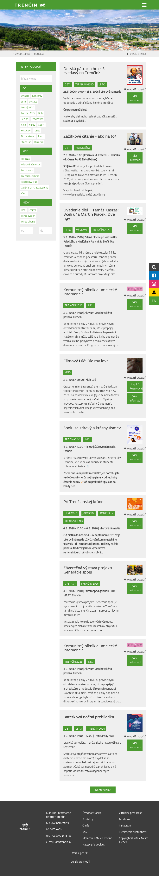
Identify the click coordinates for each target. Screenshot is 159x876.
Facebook (124, 819)
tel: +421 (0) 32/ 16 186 (59, 835)
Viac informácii (135, 98)
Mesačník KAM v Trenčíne (97, 838)
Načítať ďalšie (103, 790)
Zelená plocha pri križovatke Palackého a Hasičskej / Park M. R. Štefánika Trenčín (90, 241)
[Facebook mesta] (154, 275)
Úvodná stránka (91, 812)
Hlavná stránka (22, 53)
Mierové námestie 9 (57, 823)
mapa (130, 219)
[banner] (30, 5)
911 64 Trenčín (54, 829)
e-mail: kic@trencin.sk (58, 842)
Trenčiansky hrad (104, 735)
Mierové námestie (110, 91)
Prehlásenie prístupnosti (133, 831)
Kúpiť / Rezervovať (136, 386)
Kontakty (87, 819)
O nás (85, 825)
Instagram (125, 825)
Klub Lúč (91, 379)
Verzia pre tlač (137, 53)
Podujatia (38, 53)
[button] (144, 5)
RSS (84, 831)
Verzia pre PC (80, 853)
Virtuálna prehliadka (130, 812)
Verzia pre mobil (80, 861)
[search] (154, 267)
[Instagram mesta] (154, 284)
